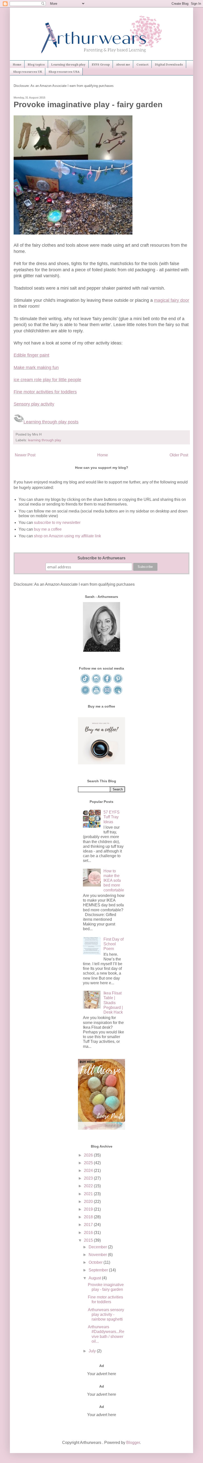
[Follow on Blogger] (85, 694)
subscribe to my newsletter (57, 522)
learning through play (44, 440)
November (98, 1255)
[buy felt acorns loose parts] (101, 1128)
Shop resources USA (64, 71)
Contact (142, 64)
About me (123, 64)
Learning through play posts (51, 421)
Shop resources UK (27, 71)
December (98, 1247)
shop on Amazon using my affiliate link (67, 536)
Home (17, 64)
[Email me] (107, 694)
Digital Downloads (169, 64)
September (99, 1270)
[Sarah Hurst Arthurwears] (101, 650)
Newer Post (25, 455)
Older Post (179, 455)
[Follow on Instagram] (96, 682)
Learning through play (68, 64)
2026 (89, 1155)
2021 (89, 1194)
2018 (89, 1217)
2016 (89, 1232)
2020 (89, 1201)
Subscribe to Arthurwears (101, 558)
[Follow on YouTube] (96, 694)
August (95, 1278)
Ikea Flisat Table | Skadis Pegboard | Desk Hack (113, 1002)
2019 (89, 1209)
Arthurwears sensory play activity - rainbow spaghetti (106, 1314)
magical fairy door (171, 300)
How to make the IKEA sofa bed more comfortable (113, 880)
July (93, 1351)
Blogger (133, 1442)
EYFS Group (101, 64)
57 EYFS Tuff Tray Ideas (111, 817)
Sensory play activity (34, 404)
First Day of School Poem (113, 944)
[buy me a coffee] (101, 763)
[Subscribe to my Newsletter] (118, 694)
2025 (89, 1163)
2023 (89, 1178)
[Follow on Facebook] (107, 682)
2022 (89, 1186)
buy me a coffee (47, 529)
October (96, 1262)
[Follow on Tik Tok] (85, 682)
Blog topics (36, 64)
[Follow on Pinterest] (118, 682)
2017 (89, 1225)
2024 (89, 1170)
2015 (89, 1240)
